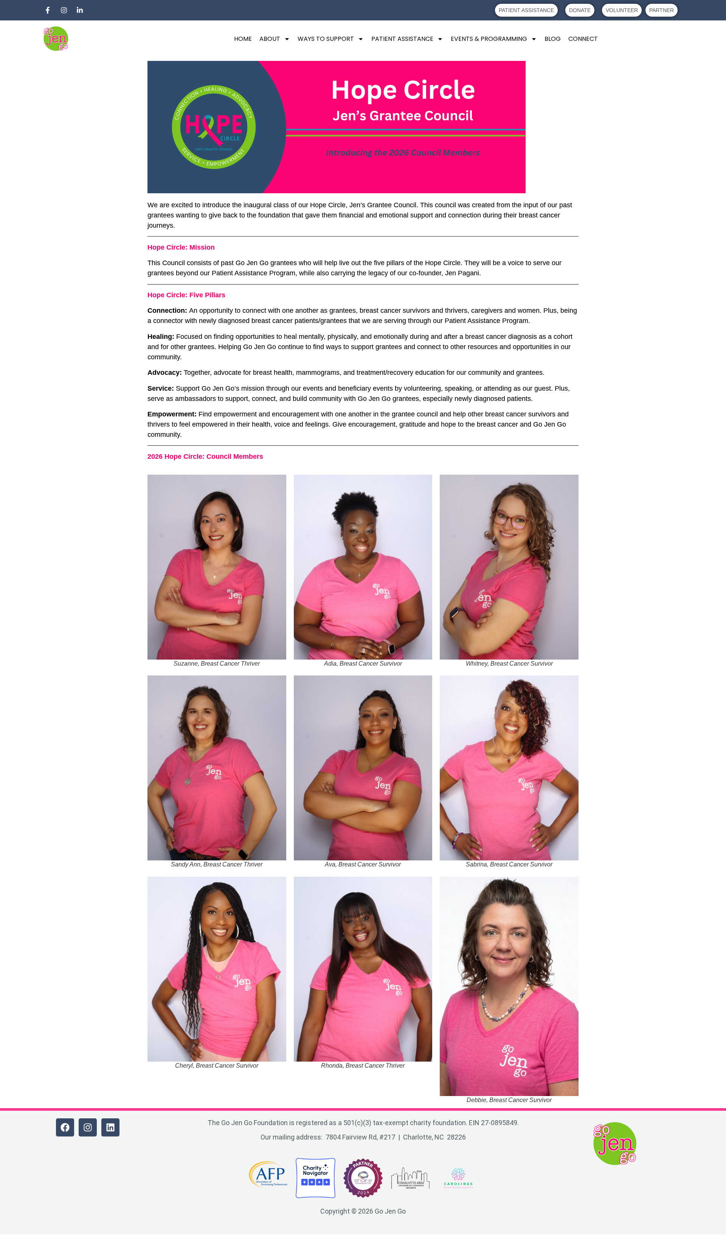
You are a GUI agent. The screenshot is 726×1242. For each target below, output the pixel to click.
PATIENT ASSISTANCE (402, 38)
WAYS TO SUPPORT (326, 38)
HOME (243, 38)
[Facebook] (65, 1127)
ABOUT (269, 38)
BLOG (552, 38)
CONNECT (583, 38)
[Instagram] (88, 1127)
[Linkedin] (110, 1127)
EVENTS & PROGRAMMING (489, 38)
